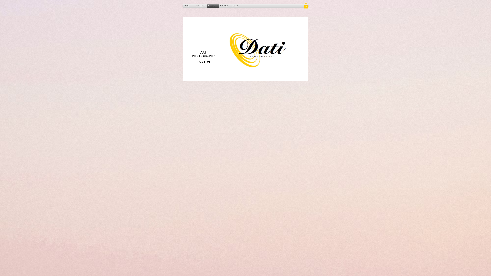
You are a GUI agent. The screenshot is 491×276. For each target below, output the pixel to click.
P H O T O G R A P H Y (203, 56)
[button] (306, 6)
